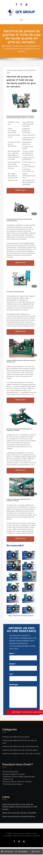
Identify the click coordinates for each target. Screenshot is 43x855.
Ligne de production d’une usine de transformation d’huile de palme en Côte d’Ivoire (19, 806)
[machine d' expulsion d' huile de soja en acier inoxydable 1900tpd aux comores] (29, 555)
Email (12, 664)
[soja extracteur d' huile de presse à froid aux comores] (14, 576)
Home (8, 46)
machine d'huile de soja (22, 615)
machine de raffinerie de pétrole (15, 737)
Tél (11, 674)
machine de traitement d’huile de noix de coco (19, 741)
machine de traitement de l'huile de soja (21, 71)
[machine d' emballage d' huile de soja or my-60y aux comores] (29, 608)
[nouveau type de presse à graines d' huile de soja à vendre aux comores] (29, 565)
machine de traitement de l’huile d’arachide (20, 746)
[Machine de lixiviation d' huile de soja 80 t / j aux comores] (14, 587)
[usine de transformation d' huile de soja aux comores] (29, 587)
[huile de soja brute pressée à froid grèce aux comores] (29, 576)
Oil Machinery (27, 836)
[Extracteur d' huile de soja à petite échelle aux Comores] (14, 565)
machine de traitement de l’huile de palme (20, 750)
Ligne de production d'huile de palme (18, 816)
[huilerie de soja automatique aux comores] (29, 598)
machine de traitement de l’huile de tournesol (21, 754)
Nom (12, 653)
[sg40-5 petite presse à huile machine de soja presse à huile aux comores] (14, 598)
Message (14, 684)
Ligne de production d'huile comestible (19, 813)
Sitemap (36, 836)
